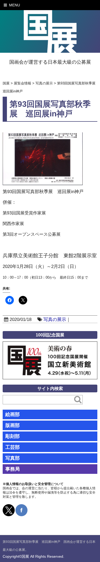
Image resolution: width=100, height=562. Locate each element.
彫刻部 (12, 436)
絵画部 (12, 414)
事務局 (12, 469)
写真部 (12, 458)
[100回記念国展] (50, 345)
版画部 (12, 425)
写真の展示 (54, 319)
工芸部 (12, 447)
